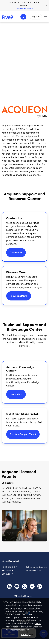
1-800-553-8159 (23, 17)
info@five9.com (33, 570)
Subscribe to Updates (36, 567)
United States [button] (25, 596)
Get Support (7, 574)
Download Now (23, 9)
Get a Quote (7, 570)
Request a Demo (18, 296)
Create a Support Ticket (23, 434)
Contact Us (16, 252)
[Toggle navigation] (46, 16)
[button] (46, 5)
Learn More (16, 394)
